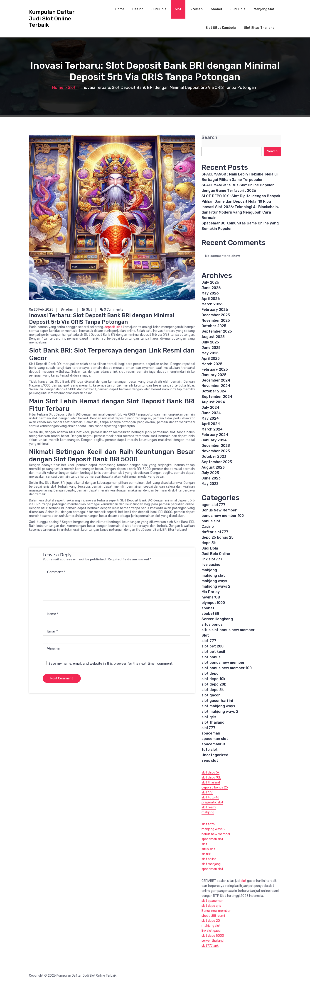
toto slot (210, 749)
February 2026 (215, 309)
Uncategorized (215, 755)
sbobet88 (210, 613)
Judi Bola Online (216, 554)
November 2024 (216, 386)
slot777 (208, 728)
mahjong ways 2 (216, 586)
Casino (137, 9)
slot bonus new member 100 (227, 668)
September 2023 (217, 462)
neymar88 (211, 597)
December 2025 (216, 315)
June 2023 (211, 478)
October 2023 (214, 456)
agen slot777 (213, 505)
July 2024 (210, 407)
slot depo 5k (213, 690)
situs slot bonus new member (228, 630)
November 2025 (216, 320)
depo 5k (209, 543)
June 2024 (211, 413)
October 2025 (214, 326)
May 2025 (210, 353)
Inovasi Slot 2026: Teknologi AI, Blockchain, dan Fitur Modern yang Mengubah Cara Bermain (240, 212)
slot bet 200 (213, 646)
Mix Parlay (211, 592)
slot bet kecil (213, 651)
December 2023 (216, 445)
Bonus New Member (219, 510)
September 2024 (217, 396)
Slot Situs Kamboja (221, 28)
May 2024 (210, 418)
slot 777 (209, 641)
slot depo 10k (213, 679)
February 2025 (215, 369)
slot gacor (211, 695)
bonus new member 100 (223, 515)
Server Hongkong (217, 619)
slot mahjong (211, 864)
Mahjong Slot (264, 9)
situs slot (208, 849)
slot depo (210, 673)
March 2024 (212, 429)
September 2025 (217, 331)
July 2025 (210, 342)
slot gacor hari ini (217, 700)
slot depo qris (211, 906)
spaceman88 (213, 744)
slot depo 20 (211, 921)
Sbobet (216, 9)
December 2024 (216, 380)
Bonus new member (216, 911)
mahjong (209, 570)
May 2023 (210, 484)
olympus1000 (213, 603)
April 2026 (211, 299)
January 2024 (214, 440)
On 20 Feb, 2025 (41, 309)
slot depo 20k (214, 684)
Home (119, 9)
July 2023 (210, 473)
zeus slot (210, 760)
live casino (211, 564)
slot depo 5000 (213, 936)
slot (204, 844)
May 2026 (210, 293)
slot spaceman (212, 901)
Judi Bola (159, 9)
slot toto (208, 824)
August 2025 (213, 337)
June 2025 (211, 347)
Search (209, 137)
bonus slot (211, 521)
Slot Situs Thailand (259, 28)
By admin (67, 309)
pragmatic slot (212, 802)
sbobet (208, 608)
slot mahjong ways (218, 706)
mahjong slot (213, 575)
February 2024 (215, 435)
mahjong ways (214, 581)
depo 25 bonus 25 (218, 537)
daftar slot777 (215, 532)
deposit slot (113, 327)
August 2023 (213, 467)
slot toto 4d (210, 797)
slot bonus (211, 657)
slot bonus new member (223, 662)
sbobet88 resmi (213, 916)
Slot (178, 9)
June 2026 (211, 288)
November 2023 (216, 451)
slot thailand (213, 722)
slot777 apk (210, 946)
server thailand (213, 941)
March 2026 (212, 304)
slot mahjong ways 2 (220, 711)
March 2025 (212, 364)
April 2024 (211, 424)
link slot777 (212, 559)
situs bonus (212, 624)
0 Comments (113, 309)
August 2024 (213, 402)
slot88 (206, 854)
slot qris (209, 717)
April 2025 (211, 358)
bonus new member (216, 834)
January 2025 (214, 375)
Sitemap (196, 9)
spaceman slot (215, 739)
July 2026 (210, 282)
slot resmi (209, 807)
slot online (209, 859)
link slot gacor (212, 931)
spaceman (211, 733)
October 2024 (214, 391)
